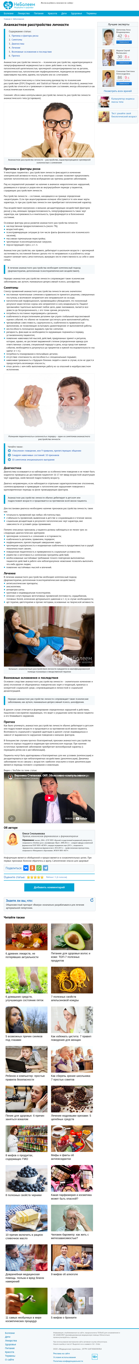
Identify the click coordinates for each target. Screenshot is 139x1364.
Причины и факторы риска (25, 35)
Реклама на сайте (61, 1353)
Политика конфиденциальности (68, 1361)
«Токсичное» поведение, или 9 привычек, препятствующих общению (46, 450)
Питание (39, 13)
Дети (64, 13)
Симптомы (17, 39)
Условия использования (64, 1357)
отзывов (120, 59)
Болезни (8, 13)
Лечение (16, 47)
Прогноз (16, 55)
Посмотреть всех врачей (118, 91)
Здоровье (76, 13)
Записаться (124, 42)
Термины (91, 13)
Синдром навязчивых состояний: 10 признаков (35, 455)
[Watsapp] (39, 868)
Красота (52, 13)
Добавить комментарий (49, 887)
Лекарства (24, 13)
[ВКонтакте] (26, 868)
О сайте (9, 1359)
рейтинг (127, 38)
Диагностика (18, 43)
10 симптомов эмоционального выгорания (33, 459)
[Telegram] (45, 868)
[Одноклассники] (32, 868)
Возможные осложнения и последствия (32, 51)
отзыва (120, 38)
